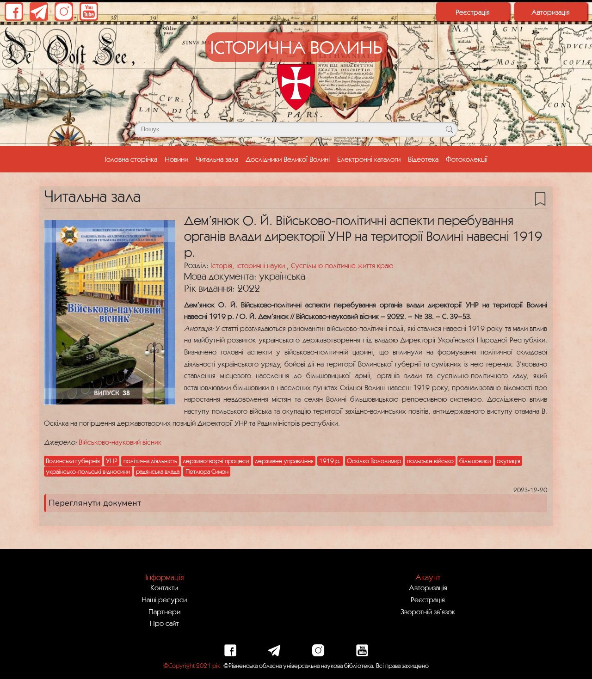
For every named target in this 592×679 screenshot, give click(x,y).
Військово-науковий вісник (120, 442)
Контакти (164, 587)
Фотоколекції (466, 159)
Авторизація (550, 12)
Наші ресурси (164, 599)
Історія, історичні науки (248, 265)
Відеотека (423, 159)
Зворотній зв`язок (428, 611)
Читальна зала (217, 159)
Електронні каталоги (369, 159)
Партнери (164, 611)
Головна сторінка (133, 158)
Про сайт (164, 623)
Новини (176, 159)
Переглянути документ (95, 502)
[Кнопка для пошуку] (449, 129)
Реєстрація (473, 12)
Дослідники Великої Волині (288, 159)
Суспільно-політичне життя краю (342, 265)
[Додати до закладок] (540, 198)
